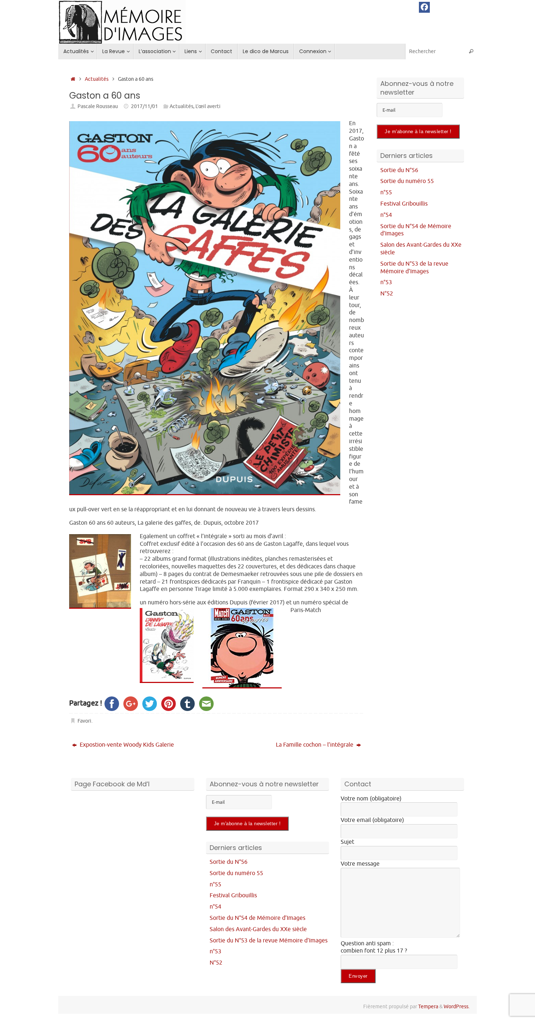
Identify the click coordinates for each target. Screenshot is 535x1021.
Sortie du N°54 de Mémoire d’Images (257, 918)
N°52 (386, 293)
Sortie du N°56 (399, 170)
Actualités (96, 79)
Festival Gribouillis (404, 203)
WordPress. (456, 1006)
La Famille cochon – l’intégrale (315, 744)
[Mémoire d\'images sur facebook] (424, 7)
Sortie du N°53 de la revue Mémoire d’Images (414, 267)
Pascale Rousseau (98, 106)
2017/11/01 (144, 106)
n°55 (386, 192)
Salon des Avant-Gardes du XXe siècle (258, 929)
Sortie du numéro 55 (407, 181)
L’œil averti (208, 106)
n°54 (386, 215)
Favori (84, 721)
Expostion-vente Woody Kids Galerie (126, 744)
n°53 (386, 282)
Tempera (428, 1006)
